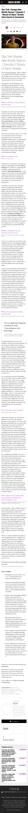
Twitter (16, 680)
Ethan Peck (4, 692)
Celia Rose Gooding (7, 690)
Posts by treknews (8, 740)
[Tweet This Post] (11, 31)
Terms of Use (14, 797)
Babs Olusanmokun (6, 689)
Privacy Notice (22, 797)
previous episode (11, 72)
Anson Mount (14, 687)
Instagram (7, 682)
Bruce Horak (16, 689)
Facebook (21, 680)
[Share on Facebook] (8, 31)
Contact (8, 797)
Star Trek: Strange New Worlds (10, 693)
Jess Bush (11, 692)
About (3, 797)
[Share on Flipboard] (14, 31)
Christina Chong (17, 690)
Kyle (12, 27)
